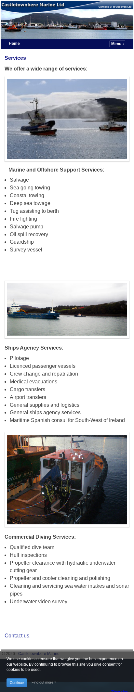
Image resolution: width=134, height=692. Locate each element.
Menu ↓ (117, 44)
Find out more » (44, 682)
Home (14, 43)
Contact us (17, 635)
